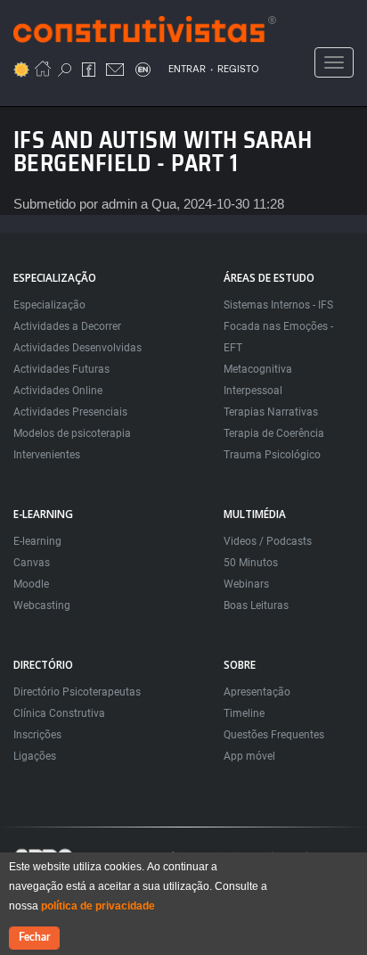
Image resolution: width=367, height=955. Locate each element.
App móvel (249, 756)
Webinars (246, 584)
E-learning (37, 541)
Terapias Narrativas (271, 412)
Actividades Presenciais (70, 412)
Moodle (31, 584)
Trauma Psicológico (272, 455)
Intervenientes (46, 455)
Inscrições (37, 735)
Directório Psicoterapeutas (77, 692)
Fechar (34, 937)
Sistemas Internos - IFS (278, 305)
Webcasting (41, 605)
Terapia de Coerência (274, 433)
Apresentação (257, 692)
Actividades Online (57, 390)
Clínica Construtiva (59, 713)
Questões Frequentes (274, 735)
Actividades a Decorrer (67, 326)
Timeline (244, 713)
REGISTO (238, 69)
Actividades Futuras (61, 369)
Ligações (34, 756)
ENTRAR (187, 69)
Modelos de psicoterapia (72, 433)
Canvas (31, 562)
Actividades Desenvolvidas (77, 348)
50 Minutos (251, 562)
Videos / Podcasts (268, 541)
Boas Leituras (256, 605)
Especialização (49, 305)
